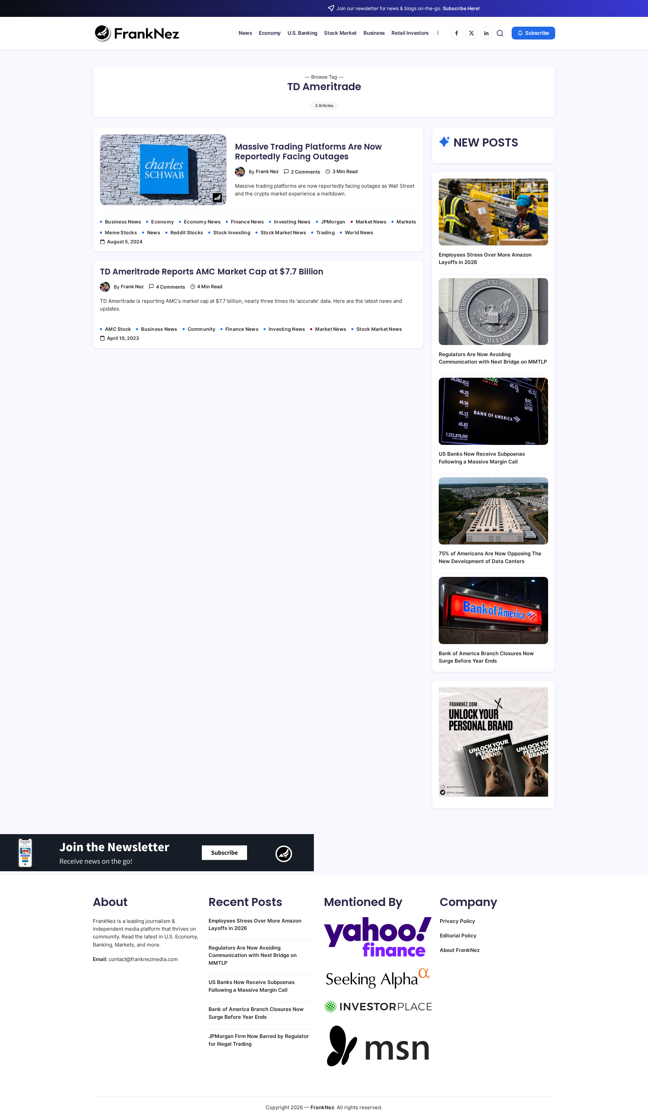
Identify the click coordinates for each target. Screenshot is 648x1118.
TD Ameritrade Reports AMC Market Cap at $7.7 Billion (211, 271)
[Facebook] (457, 33)
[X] (471, 33)
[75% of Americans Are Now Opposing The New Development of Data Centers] (493, 510)
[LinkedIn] (486, 33)
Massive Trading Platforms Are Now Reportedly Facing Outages (308, 151)
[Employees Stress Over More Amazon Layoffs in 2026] (493, 212)
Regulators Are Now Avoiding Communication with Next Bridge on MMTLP (253, 955)
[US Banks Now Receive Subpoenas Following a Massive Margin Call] (493, 411)
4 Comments (170, 287)
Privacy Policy (457, 921)
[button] (500, 33)
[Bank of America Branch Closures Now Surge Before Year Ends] (493, 610)
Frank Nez (267, 171)
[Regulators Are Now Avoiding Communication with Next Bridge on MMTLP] (493, 311)
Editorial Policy (458, 935)
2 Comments (305, 172)
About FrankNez (460, 950)
